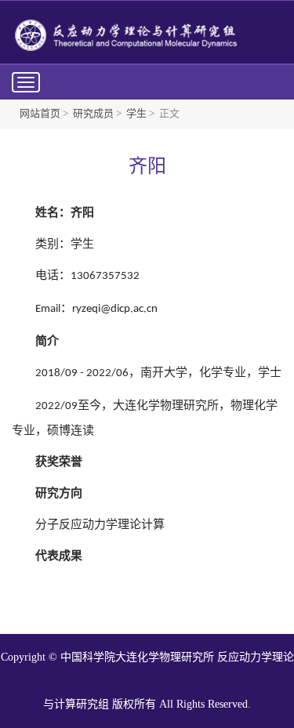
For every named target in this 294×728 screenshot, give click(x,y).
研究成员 (93, 113)
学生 (136, 113)
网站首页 (40, 113)
